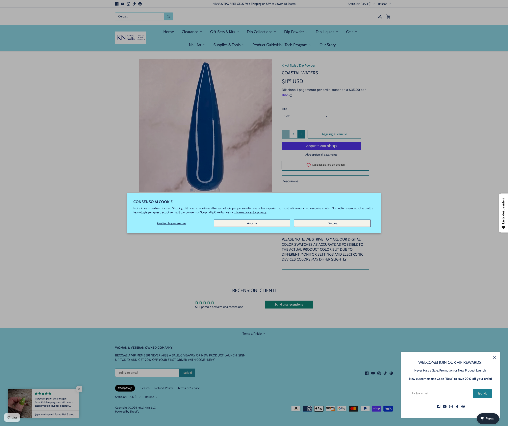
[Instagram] (451, 406)
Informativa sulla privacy (250, 212)
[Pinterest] (463, 406)
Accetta (252, 223)
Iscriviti (482, 393)
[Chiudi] (494, 357)
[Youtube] (444, 406)
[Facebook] (438, 406)
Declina (332, 223)
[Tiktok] (457, 406)
